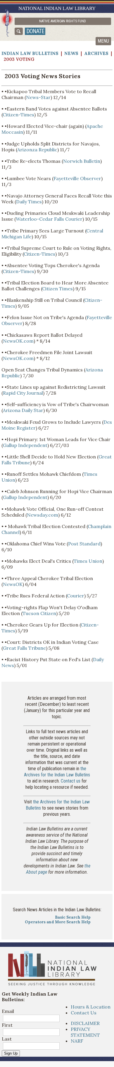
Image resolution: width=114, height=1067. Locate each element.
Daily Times (29, 202)
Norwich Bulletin (81, 161)
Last (7, 1039)
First (7, 1025)
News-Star (38, 97)
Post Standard (84, 544)
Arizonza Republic (37, 150)
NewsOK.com (18, 341)
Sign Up (11, 1053)
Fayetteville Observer (77, 178)
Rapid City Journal (23, 393)
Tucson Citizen (39, 613)
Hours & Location (90, 1007)
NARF (77, 1041)
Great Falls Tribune (24, 648)
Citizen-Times (18, 115)
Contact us (70, 781)
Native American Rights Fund (62, 21)
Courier (75, 596)
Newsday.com (42, 515)
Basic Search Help (73, 917)
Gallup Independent (25, 445)
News (71, 53)
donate (35, 31)
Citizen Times (57, 289)
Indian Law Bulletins (29, 53)
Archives (96, 53)
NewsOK (13, 584)
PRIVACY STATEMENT (85, 1032)
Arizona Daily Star (23, 410)
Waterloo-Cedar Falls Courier (49, 219)
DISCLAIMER (85, 1023)
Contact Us (83, 1013)
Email (8, 1011)
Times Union (88, 561)
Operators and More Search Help (58, 921)
